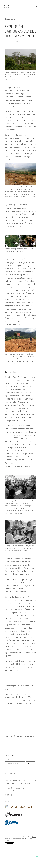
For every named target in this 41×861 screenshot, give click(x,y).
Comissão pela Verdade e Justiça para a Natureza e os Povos (19, 401)
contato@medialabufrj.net (14, 788)
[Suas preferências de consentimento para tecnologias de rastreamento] (37, 857)
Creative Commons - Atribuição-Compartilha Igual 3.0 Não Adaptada (20, 838)
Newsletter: (9, 755)
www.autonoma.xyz (22, 466)
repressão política (13, 214)
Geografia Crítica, (20, 565)
